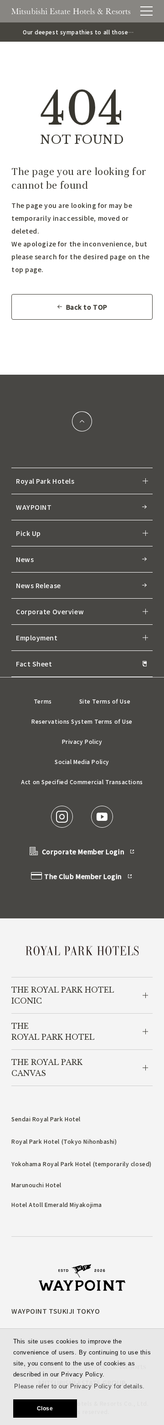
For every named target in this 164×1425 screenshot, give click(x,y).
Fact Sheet (34, 663)
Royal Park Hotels (45, 481)
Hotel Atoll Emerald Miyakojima (56, 1204)
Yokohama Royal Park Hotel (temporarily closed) (81, 1164)
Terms (43, 701)
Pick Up (28, 533)
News (25, 559)
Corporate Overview (50, 611)
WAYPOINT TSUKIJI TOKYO (55, 1311)
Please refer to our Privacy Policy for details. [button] (79, 1386)
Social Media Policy (82, 761)
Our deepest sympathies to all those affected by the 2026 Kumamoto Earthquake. (75, 32)
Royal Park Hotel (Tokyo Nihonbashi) (64, 1141)
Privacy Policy (82, 741)
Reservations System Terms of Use (82, 721)
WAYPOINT (33, 507)
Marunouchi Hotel (36, 1185)
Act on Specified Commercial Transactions (82, 782)
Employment (37, 637)
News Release (38, 585)
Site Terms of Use (105, 701)
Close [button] (45, 1408)
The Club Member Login (83, 876)
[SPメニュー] (146, 11)
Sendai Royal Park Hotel (46, 1119)
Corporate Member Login (83, 851)
